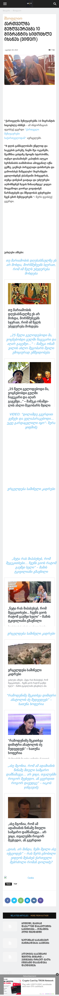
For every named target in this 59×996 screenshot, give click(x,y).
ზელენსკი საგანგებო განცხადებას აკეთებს (35, 942)
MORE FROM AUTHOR (39, 916)
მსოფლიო (17, 10)
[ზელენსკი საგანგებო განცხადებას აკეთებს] (10, 943)
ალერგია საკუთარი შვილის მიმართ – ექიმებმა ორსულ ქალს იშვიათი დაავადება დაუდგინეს (36, 960)
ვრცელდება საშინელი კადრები (31, 489)
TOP (15, 884)
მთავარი (6, 10)
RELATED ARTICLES (19, 916)
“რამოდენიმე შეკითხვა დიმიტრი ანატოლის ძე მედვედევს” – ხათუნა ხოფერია (31, 700)
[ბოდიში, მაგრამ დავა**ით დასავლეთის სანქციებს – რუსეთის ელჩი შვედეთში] (10, 926)
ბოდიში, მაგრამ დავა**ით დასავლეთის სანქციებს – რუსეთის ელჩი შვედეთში (36, 928)
